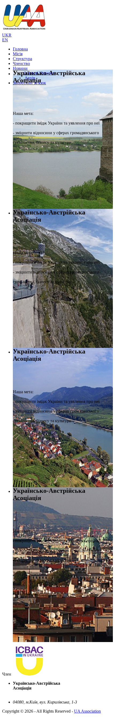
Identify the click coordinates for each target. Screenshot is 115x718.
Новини (20, 68)
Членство (21, 63)
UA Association (87, 711)
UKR (6, 35)
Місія (17, 54)
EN (5, 40)
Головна (20, 49)
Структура (22, 58)
